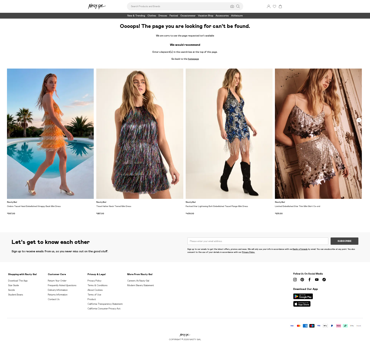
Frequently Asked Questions (62, 285)
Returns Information (57, 294)
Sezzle (11, 290)
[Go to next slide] (359, 120)
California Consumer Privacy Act (104, 308)
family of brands (300, 249)
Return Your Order (57, 280)
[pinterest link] (302, 279)
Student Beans (15, 294)
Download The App (18, 280)
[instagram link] (295, 279)
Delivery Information (58, 290)
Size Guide (13, 285)
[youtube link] (317, 279)
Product (92, 299)
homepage (193, 59)
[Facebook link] (309, 279)
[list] (185, 146)
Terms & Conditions (98, 285)
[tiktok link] (324, 279)
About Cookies (95, 290)
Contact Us (54, 299)
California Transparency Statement (105, 304)
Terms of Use (94, 294)
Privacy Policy (94, 280)
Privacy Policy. (248, 252)
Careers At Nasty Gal (138, 280)
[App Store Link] (303, 300)
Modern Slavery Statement (140, 285)
